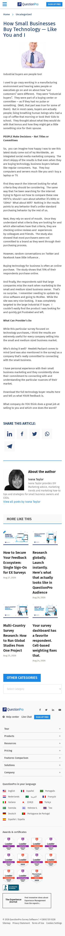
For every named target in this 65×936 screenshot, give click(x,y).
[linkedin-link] (53, 709)
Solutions (9, 765)
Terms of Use (38, 923)
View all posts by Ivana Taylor (21, 501)
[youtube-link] (60, 709)
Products (9, 736)
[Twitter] (34, 434)
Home (6, 14)
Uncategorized (24, 14)
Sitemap (6, 923)
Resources (10, 743)
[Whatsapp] (47, 434)
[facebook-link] (40, 709)
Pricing (8, 750)
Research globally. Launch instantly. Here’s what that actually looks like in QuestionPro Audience (43, 572)
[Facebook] (22, 434)
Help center (12, 716)
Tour (6, 728)
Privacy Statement (21, 923)
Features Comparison (16, 757)
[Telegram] (9, 446)
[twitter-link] (46, 709)
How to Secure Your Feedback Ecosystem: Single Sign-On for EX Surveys (15, 562)
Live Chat (26, 716)
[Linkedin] (9, 434)
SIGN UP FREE (54, 4)
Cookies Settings (54, 923)
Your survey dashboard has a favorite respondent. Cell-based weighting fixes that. (45, 640)
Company (9, 772)
